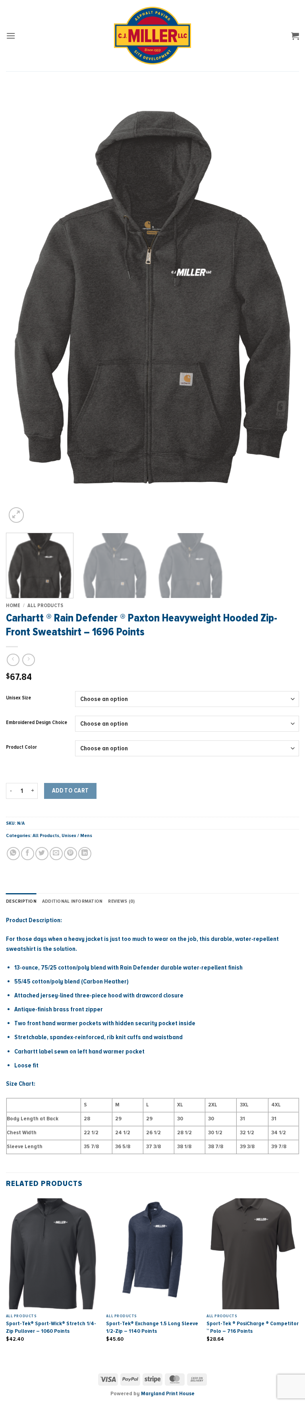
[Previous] (22, 306)
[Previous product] (28, 660)
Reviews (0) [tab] (121, 901)
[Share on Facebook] (27, 853)
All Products (45, 605)
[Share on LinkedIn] (84, 853)
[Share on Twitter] (41, 853)
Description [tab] (21, 901)
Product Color (21, 747)
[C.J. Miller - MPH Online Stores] (153, 35)
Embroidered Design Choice (36, 723)
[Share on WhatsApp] (13, 853)
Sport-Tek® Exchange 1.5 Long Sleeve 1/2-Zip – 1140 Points (152, 1327)
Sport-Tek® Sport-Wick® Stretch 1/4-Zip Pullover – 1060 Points (51, 1327)
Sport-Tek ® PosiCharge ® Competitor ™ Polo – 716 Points (253, 1327)
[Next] (283, 306)
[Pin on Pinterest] (70, 853)
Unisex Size (18, 698)
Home (13, 605)
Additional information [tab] (72, 901)
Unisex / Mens (77, 835)
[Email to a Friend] (56, 853)
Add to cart (70, 790)
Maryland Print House (168, 1393)
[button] (10, 35)
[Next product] (13, 660)
